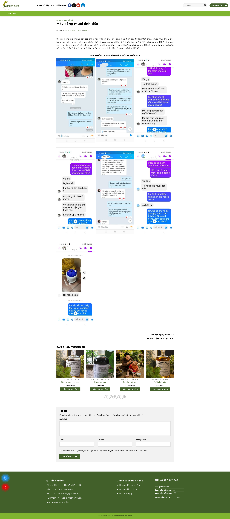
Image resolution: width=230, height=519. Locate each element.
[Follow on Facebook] (70, 5)
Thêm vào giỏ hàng (70, 389)
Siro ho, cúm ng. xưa (70, 382)
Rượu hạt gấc (160, 382)
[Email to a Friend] (115, 397)
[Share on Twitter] (111, 397)
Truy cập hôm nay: (164, 490)
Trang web (141, 440)
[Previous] (54, 367)
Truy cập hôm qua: (164, 493)
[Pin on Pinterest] (119, 397)
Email (101, 440)
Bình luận (64, 419)
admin (86, 31)
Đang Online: (161, 487)
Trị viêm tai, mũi (130, 382)
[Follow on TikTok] (74, 5)
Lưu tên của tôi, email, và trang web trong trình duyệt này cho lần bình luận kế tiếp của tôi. (105, 451)
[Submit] (205, 5)
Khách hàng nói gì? (65, 20)
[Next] (176, 367)
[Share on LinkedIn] (124, 397)
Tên (61, 440)
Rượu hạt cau (100, 382)
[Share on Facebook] (106, 397)
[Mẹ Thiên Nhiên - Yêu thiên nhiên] (18, 5)
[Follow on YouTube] (78, 5)
